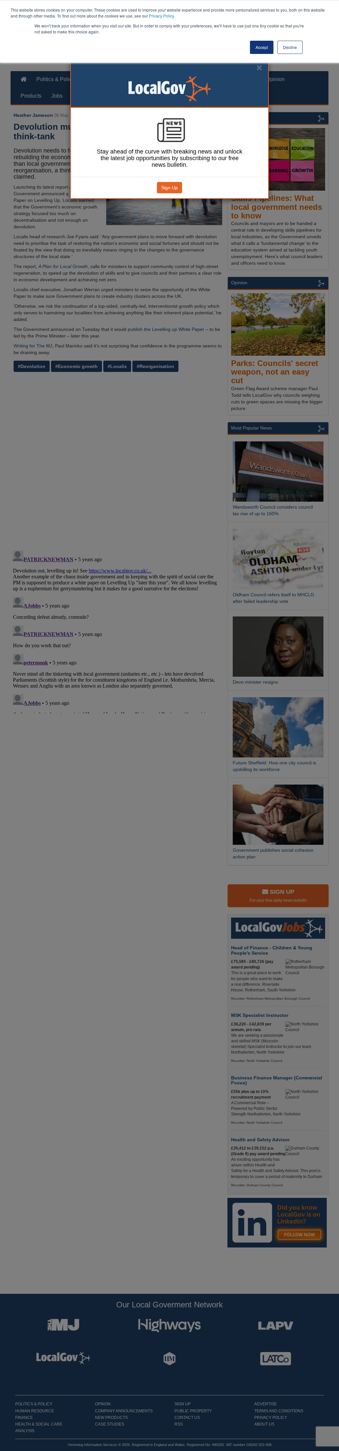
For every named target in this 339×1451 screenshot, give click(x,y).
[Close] (259, 67)
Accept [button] (262, 47)
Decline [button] (290, 47)
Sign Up (169, 187)
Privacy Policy (161, 16)
